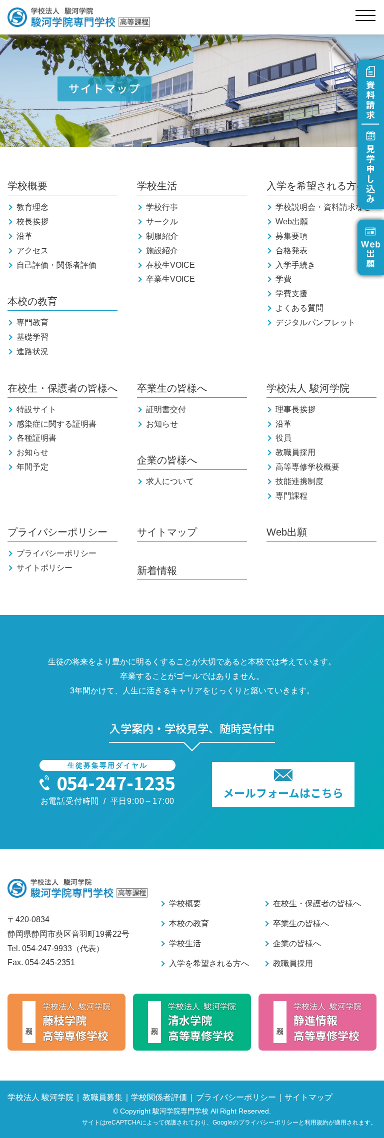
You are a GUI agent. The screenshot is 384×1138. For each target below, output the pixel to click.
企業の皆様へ (167, 460)
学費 (284, 279)
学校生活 (157, 185)
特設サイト (36, 409)
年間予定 (32, 467)
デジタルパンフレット (316, 322)
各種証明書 (36, 438)
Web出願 (292, 221)
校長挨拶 (32, 221)
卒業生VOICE (170, 279)
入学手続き (296, 265)
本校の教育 (33, 301)
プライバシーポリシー (58, 532)
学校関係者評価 (159, 1097)
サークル (162, 221)
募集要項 (292, 236)
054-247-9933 (47, 948)
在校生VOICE (170, 265)
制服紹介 (162, 236)
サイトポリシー (44, 568)
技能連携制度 (300, 481)
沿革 (24, 236)
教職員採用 (296, 452)
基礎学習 (32, 337)
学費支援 (292, 293)
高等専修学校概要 (308, 467)
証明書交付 (166, 409)
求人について (170, 481)
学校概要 (28, 185)
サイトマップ (167, 532)
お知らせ (32, 452)
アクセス (32, 250)
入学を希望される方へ (316, 185)
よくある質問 (300, 308)
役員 (284, 438)
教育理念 (32, 207)
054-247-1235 (116, 782)
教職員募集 (102, 1097)
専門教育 (32, 322)
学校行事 (162, 207)
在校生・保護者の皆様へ (63, 388)
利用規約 (316, 1122)
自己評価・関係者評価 (56, 265)
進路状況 (32, 351)
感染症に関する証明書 (56, 424)
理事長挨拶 (296, 409)
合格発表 (292, 250)
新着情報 (157, 570)
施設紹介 (162, 250)
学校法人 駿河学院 (308, 388)
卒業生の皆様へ (172, 388)
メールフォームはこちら (283, 792)
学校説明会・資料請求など (324, 207)
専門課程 (292, 496)
